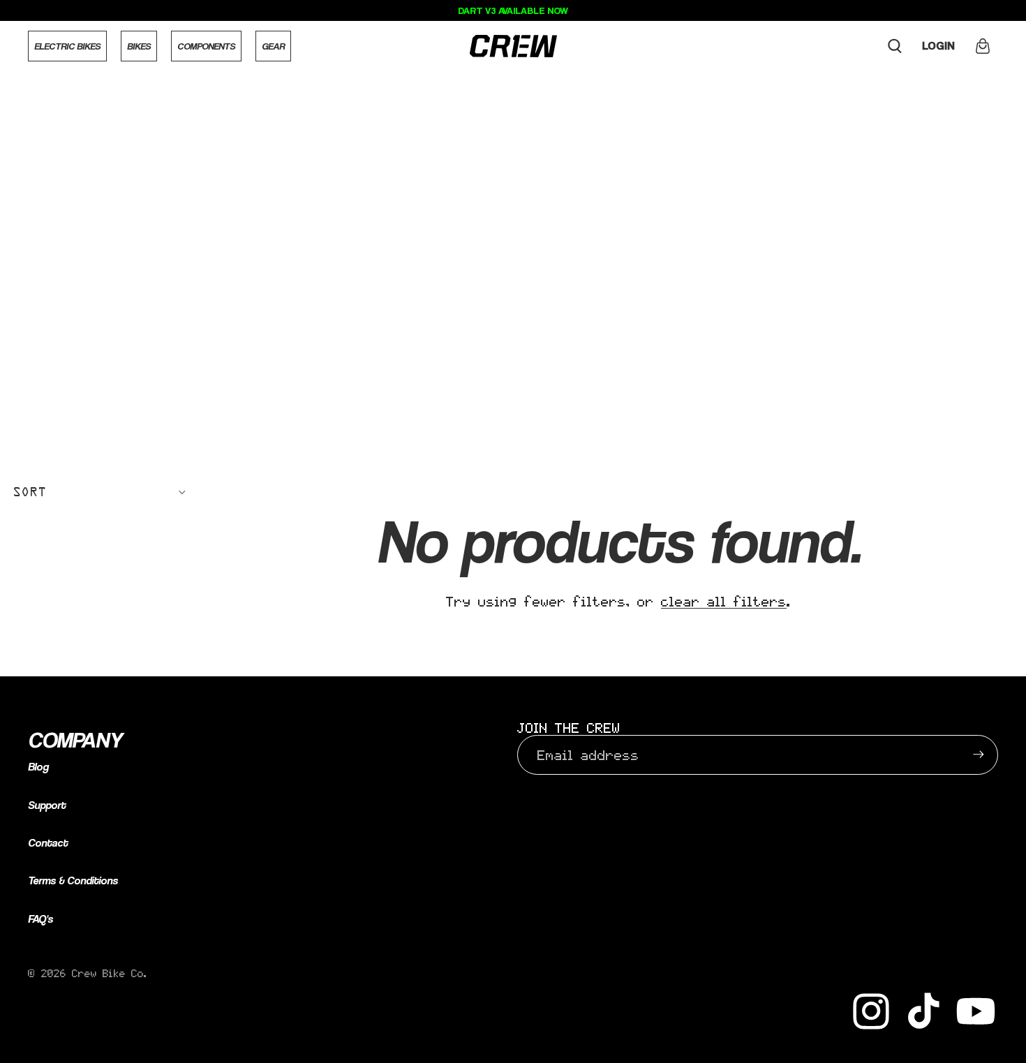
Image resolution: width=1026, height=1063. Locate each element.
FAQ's (40, 919)
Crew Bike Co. (109, 973)
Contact (48, 842)
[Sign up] (978, 754)
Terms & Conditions (73, 880)
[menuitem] (67, 46)
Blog (38, 766)
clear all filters (724, 601)
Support (47, 805)
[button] (100, 492)
